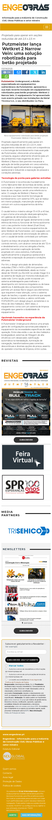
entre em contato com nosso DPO (26, 706)
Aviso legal (34, 680)
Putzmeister (8, 81)
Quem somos (9, 769)
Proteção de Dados (12, 781)
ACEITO (12, 815)
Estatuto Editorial (11, 749)
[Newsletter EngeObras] (26, 587)
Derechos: (8, 702)
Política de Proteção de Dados (17, 682)
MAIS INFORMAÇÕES (31, 815)
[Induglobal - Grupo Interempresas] (14, 756)
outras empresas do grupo (17, 700)
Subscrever (26, 440)
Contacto (7, 773)
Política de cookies (12, 785)
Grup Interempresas (28, 791)
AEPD (27, 710)
